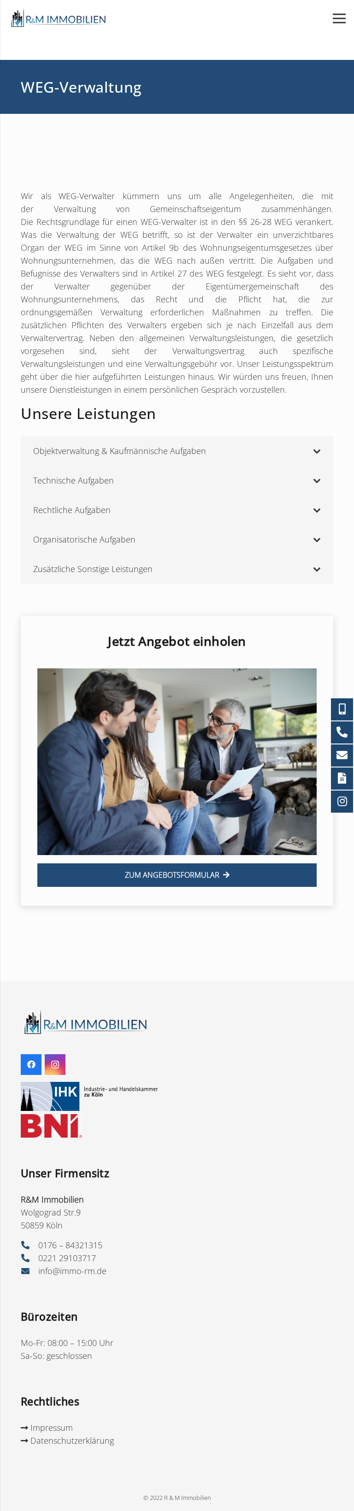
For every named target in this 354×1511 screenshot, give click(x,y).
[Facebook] (31, 1064)
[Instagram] (55, 1064)
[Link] (57, 18)
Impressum (50, 1427)
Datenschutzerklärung (71, 1440)
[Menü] (339, 18)
